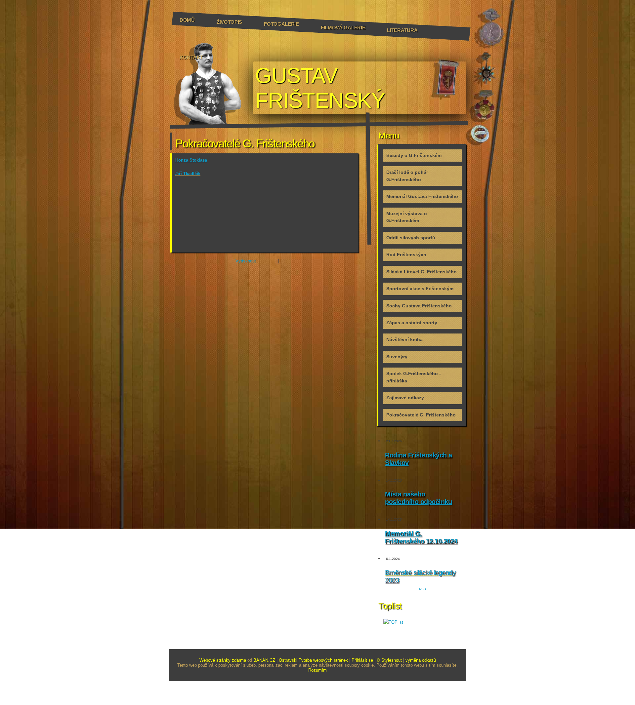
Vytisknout (245, 260)
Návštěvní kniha (404, 339)
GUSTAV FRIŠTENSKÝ (320, 87)
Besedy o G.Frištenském (414, 155)
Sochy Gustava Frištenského (419, 305)
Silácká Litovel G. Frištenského (421, 271)
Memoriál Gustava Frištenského (422, 196)
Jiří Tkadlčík (187, 173)
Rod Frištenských (406, 254)
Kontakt (191, 57)
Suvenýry (396, 356)
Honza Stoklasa (191, 160)
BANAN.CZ (264, 660)
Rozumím (317, 670)
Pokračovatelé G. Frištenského (421, 414)
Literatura (402, 30)
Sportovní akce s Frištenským (419, 288)
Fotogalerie (281, 24)
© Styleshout (389, 660)
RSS (422, 589)
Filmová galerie (343, 27)
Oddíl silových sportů (410, 237)
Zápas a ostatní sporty (411, 322)
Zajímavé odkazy (405, 397)
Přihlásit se (362, 660)
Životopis (229, 22)
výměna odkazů (420, 660)
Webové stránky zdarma (222, 660)
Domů (187, 20)
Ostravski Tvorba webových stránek (313, 660)
